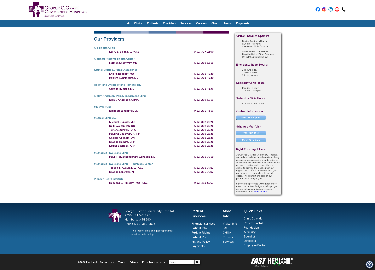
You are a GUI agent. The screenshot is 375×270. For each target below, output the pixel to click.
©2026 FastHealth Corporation (96, 262)
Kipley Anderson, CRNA (124, 99)
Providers (169, 23)
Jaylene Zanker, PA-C (122, 129)
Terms (122, 262)
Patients (153, 23)
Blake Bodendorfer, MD (124, 110)
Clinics (138, 23)
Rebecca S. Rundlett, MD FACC (128, 182)
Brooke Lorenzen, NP (122, 172)
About (215, 23)
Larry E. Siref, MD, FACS (124, 51)
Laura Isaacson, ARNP (123, 145)
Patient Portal (200, 237)
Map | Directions (251, 140)
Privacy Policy (200, 241)
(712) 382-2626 (204, 122)
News (228, 23)
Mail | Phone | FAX (250, 117)
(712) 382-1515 (204, 62)
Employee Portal (255, 245)
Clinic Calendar (254, 218)
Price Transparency (153, 262)
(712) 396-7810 (204, 156)
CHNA (227, 232)
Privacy (134, 262)
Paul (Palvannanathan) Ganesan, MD (132, 156)
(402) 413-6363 (204, 182)
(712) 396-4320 (204, 73)
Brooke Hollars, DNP (122, 141)
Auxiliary (249, 232)
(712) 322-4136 (204, 88)
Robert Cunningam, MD (123, 77)
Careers (201, 23)
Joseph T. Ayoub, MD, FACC (126, 167)
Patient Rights (200, 232)
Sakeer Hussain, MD (121, 88)
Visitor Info (230, 223)
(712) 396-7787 (204, 167)
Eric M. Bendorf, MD (121, 73)
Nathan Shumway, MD (123, 62)
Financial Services (203, 223)
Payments (243, 23)
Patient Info (199, 228)
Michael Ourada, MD (122, 122)
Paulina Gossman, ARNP (124, 133)
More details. (260, 191)
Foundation (251, 227)
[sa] (197, 262)
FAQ (226, 228)
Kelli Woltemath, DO (122, 126)
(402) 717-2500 (204, 51)
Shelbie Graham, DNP (122, 137)
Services (186, 23)
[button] (128, 23)
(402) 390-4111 (204, 110)
